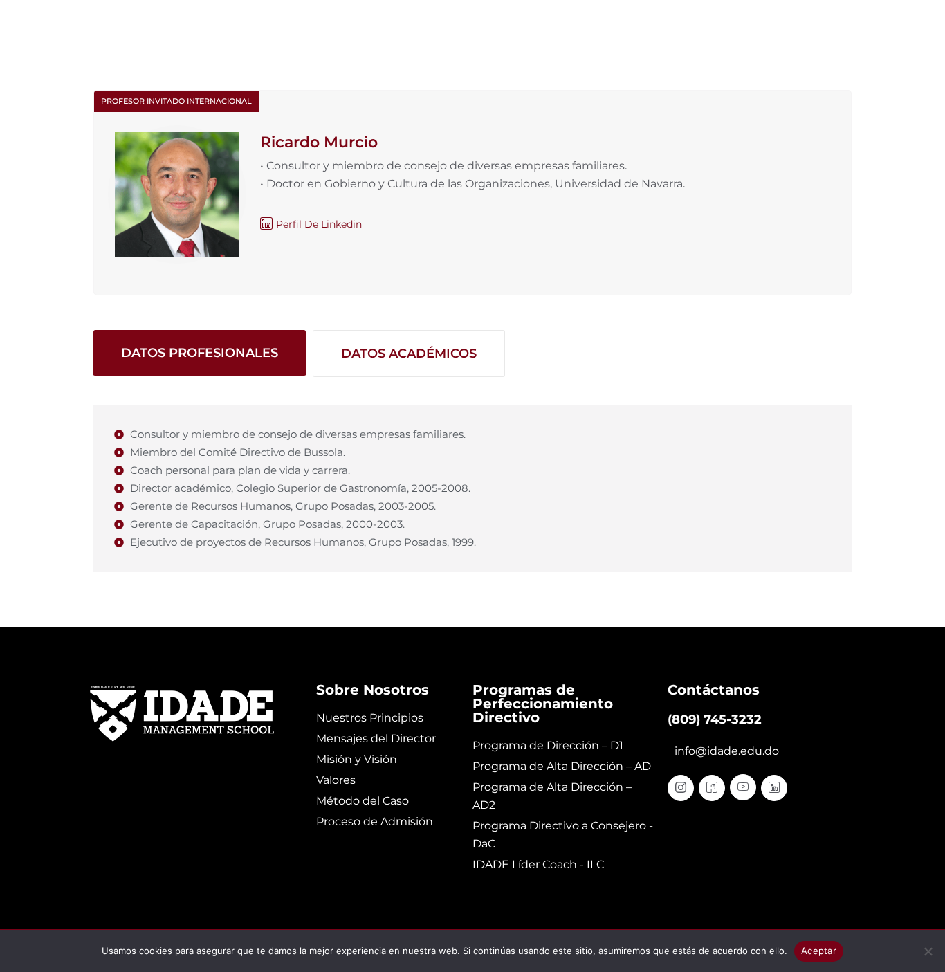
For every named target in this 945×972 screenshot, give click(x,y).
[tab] (199, 353)
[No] (928, 951)
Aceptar (818, 950)
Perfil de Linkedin (319, 224)
